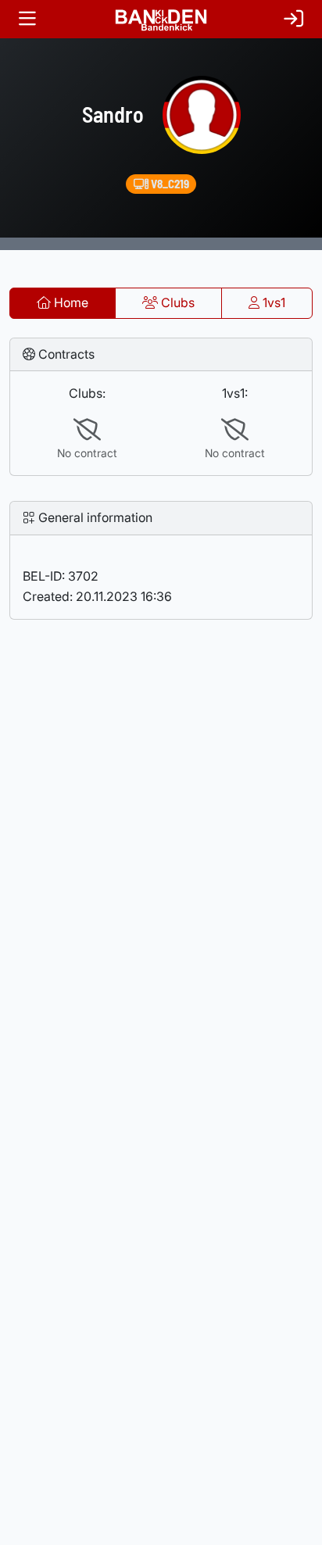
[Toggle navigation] (27, 19)
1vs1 (272, 302)
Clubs (176, 302)
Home (69, 302)
